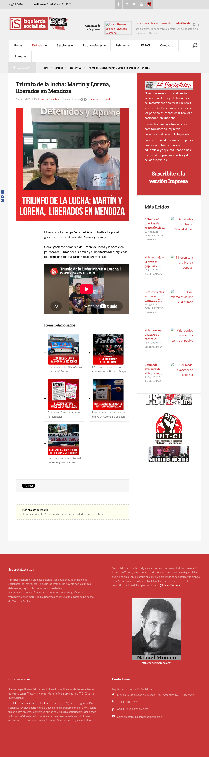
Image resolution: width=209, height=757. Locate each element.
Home (18, 45)
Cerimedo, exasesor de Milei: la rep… (154, 369)
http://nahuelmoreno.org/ (156, 663)
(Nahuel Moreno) (170, 585)
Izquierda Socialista (48, 99)
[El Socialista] (169, 85)
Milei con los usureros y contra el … (153, 334)
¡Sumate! (20, 56)
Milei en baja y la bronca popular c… (154, 261)
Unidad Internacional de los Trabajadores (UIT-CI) (40, 703)
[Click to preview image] (72, 164)
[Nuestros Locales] (169, 454)
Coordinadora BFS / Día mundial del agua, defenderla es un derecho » (63, 514)
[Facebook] (2, 192)
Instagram (126, 4)
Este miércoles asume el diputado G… (154, 296)
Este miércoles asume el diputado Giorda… (164, 23)
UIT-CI (149, 4)
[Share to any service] (2, 200)
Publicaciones (93, 45)
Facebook (118, 4)
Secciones (64, 45)
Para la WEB (75, 67)
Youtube (141, 4)
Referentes (123, 45)
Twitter (134, 4)
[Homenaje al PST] (169, 399)
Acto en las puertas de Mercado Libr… (155, 223)
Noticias (38, 45)
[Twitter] (2, 196)
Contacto (166, 45)
